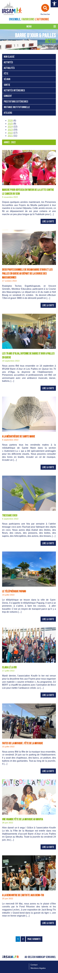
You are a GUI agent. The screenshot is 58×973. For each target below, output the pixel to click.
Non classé (9, 56)
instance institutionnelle (17, 107)
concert (8, 96)
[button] (54, 3)
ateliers (8, 113)
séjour (7, 79)
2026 (10, 120)
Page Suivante (34, 939)
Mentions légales (38, 968)
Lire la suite (48, 221)
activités (8, 62)
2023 (10, 129)
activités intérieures (14, 90)
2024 (10, 126)
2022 (10, 133)
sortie (7, 85)
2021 (10, 136)
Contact (34, 965)
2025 (10, 123)
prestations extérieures (16, 101)
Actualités (9, 68)
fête (6, 73)
